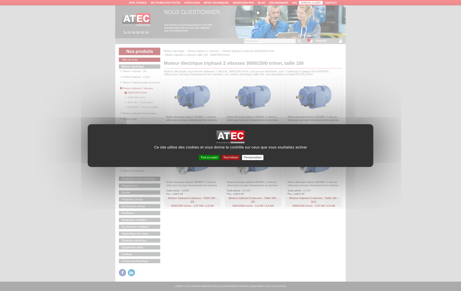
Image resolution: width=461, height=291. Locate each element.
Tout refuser (230, 157)
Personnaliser (253, 157)
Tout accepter (209, 157)
